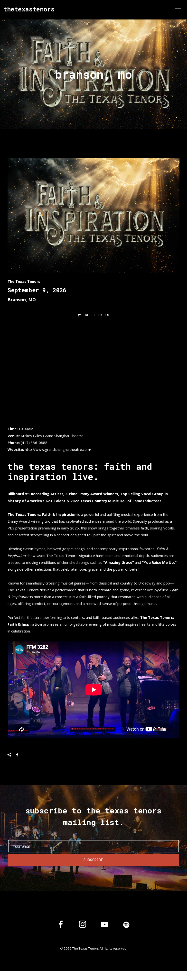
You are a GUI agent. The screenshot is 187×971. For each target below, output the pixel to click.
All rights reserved (113, 948)
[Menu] (177, 10)
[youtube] (104, 928)
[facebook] (60, 925)
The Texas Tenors (24, 281)
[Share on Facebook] (17, 754)
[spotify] (126, 925)
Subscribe (93, 860)
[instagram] (82, 925)
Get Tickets (96, 315)
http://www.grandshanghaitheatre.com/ (58, 449)
